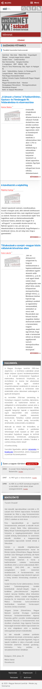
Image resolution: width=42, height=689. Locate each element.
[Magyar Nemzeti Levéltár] (6, 10)
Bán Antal (13, 55)
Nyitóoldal (13, 673)
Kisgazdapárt (32, 55)
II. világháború (7, 64)
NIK (26, 64)
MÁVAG (20, 64)
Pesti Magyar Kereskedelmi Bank (13, 76)
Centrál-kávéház (19, 60)
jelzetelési (32, 449)
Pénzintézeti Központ (9, 87)
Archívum (27, 677)
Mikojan (4, 57)
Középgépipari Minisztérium (11, 85)
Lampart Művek (7, 73)
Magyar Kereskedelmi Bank (11, 83)
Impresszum (28, 673)
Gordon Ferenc (7, 60)
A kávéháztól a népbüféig (14, 185)
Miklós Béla (22, 55)
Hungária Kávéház (22, 62)
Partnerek (14, 677)
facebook (34, 8)
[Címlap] (14, 29)
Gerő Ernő (5, 55)
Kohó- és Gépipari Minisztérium (12, 90)
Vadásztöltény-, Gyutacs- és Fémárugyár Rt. (21, 71)
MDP (15, 64)
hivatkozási (9, 452)
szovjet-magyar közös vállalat (19, 57)
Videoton (25, 83)
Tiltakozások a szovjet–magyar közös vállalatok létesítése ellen (20, 247)
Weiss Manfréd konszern (22, 73)
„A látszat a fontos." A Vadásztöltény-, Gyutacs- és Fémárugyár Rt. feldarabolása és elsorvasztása (21, 99)
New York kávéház (8, 62)
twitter (28, 8)
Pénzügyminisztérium (29, 85)
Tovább (20, 471)
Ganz (4, 71)
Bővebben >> (35, 177)
